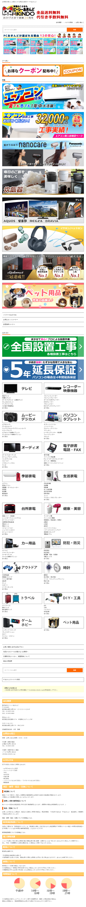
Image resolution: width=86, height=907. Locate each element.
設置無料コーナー (9, 324)
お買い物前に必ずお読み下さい (13, 647)
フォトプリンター (49, 434)
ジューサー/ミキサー (8, 530)
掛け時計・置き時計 (50, 577)
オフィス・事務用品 (50, 461)
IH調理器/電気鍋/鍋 (8, 522)
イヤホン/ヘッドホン (8, 463)
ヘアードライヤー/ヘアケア (52, 530)
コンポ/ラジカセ (7, 459)
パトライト (47, 609)
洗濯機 (46, 485)
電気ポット (5, 524)
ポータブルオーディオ (9, 455)
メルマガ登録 (68, 22)
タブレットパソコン (50, 424)
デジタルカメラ (7, 426)
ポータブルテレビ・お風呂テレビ (12, 400)
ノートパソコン (48, 426)
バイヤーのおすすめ (9, 315)
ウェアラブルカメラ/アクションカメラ (14, 428)
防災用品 (46, 552)
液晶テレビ (5, 396)
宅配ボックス (48, 556)
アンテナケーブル (7, 404)
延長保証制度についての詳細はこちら (13, 832)
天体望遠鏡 (5, 575)
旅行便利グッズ (7, 609)
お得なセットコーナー (10, 319)
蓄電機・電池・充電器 (50, 554)
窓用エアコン (6, 485)
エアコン (5, 483)
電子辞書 (46, 455)
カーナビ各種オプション (9, 556)
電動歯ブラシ (48, 534)
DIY (45, 605)
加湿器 (4, 489)
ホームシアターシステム (9, 457)
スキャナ (46, 436)
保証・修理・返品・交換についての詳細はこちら (17, 818)
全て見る (5, 408)
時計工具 (46, 581)
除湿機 (4, 491)
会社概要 (58, 22)
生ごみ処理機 (48, 489)
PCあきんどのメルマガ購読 (11, 679)
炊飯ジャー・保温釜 (8, 516)
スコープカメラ (7, 430)
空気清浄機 (47, 483)
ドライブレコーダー (8, 552)
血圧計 (46, 526)
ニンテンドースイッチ (9, 630)
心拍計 (46, 524)
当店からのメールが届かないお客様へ (15, 651)
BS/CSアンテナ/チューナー (52, 406)
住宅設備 (46, 611)
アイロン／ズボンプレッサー (53, 497)
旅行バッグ (5, 607)
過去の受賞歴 (7, 661)
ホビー (4, 634)
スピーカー (5, 461)
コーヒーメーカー (7, 528)
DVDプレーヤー (48, 402)
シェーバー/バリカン (50, 528)
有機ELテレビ (6, 398)
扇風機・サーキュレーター (10, 487)
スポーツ (5, 585)
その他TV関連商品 (8, 406)
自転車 (4, 581)
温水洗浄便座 (48, 491)
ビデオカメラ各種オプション (11, 432)
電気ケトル (5, 526)
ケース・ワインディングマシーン (54, 579)
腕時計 (46, 575)
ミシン (46, 495)
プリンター (47, 430)
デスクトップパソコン (50, 428)
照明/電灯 (47, 493)
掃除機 (46, 487)
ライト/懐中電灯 (7, 579)
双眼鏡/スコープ (7, 577)
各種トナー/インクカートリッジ (53, 463)
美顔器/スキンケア (49, 532)
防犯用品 (46, 550)
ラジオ (4, 465)
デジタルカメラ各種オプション (11, 434)
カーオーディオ (7, 554)
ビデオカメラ (6, 424)
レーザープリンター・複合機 (53, 432)
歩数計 (46, 522)
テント (4, 583)
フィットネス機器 (49, 518)
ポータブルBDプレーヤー (51, 400)
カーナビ (5, 550)
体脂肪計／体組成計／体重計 (53, 520)
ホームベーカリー (7, 532)
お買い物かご (80, 22)
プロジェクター (48, 404)
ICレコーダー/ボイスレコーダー (53, 459)
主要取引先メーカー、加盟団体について (16, 656)
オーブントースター (8, 520)
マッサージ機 (48, 516)
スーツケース (6, 605)
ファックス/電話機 (49, 457)
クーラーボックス (7, 587)
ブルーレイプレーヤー (50, 398)
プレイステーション (8, 632)
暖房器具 (5, 493)
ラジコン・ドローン (8, 636)
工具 (45, 607)
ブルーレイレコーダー (50, 396)
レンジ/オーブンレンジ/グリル (11, 518)
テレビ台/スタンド (8, 402)
